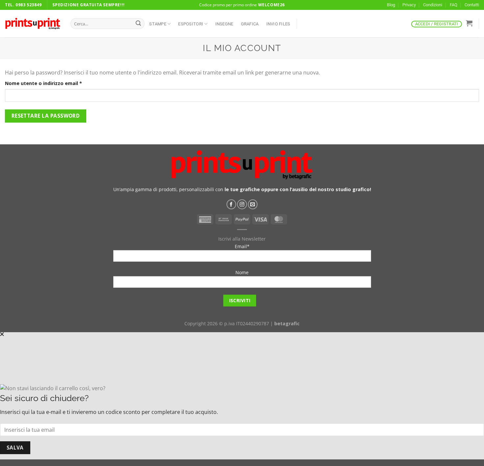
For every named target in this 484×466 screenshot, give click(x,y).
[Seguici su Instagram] (242, 204)
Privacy (409, 4)
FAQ (453, 4)
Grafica (250, 23)
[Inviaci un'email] (253, 204)
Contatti (472, 4)
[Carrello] (469, 23)
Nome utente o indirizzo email (54, 83)
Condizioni (432, 4)
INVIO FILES (278, 23)
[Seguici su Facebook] (231, 204)
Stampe (157, 23)
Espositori (190, 23)
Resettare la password (46, 115)
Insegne (224, 23)
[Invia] (138, 23)
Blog (391, 4)
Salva (15, 447)
